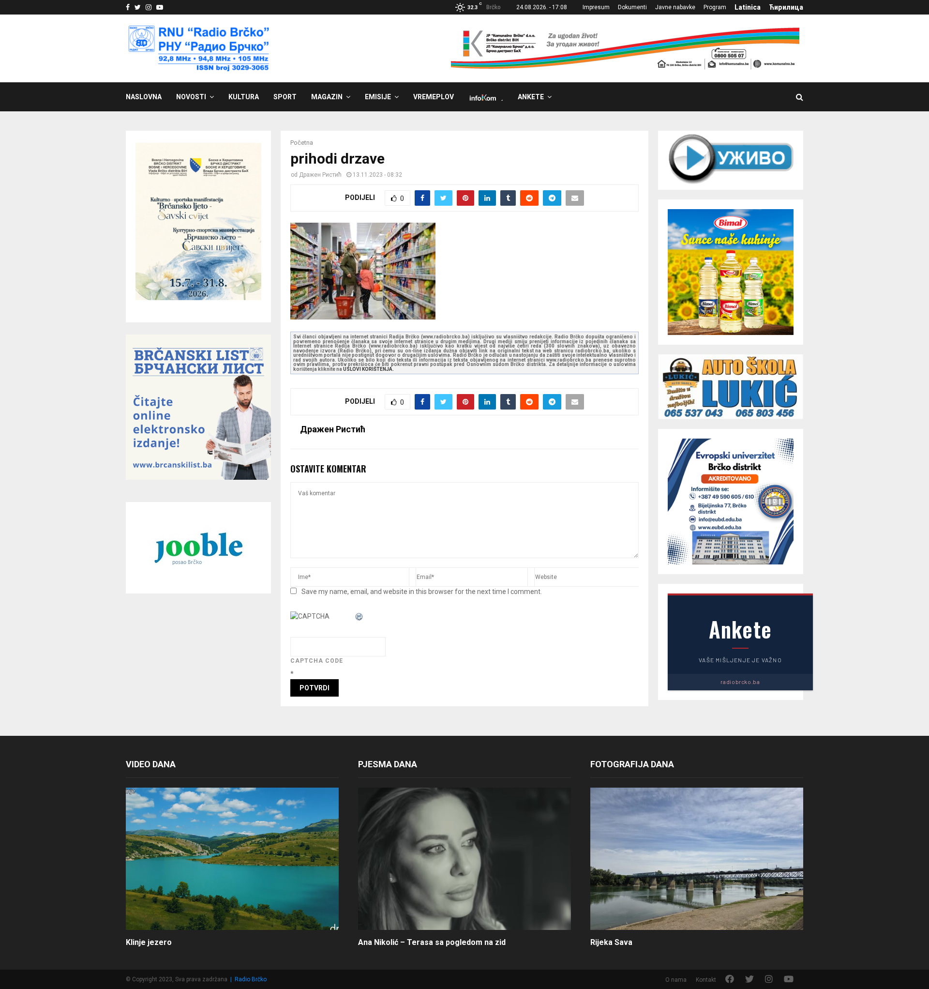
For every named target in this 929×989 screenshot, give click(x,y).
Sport (285, 97)
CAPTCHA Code (316, 660)
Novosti (191, 97)
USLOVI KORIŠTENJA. (368, 369)
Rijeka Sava (611, 942)
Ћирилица (786, 7)
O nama (676, 979)
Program (715, 7)
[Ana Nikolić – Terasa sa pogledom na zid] (464, 858)
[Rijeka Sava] (696, 858)
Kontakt (706, 979)
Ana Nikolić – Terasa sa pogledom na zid (432, 942)
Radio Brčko (251, 979)
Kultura (243, 97)
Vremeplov (433, 97)
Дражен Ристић (320, 174)
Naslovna (144, 97)
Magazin (327, 97)
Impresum (596, 7)
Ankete (531, 97)
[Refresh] (359, 616)
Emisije (378, 97)
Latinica (747, 7)
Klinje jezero (149, 942)
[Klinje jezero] (232, 858)
